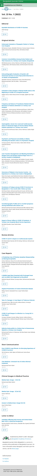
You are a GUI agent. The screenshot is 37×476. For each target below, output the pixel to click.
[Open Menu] (1, 5)
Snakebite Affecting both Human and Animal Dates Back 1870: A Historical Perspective (17, 420)
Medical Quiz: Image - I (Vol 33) (11, 380)
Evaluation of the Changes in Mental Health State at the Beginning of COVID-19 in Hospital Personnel (18, 91)
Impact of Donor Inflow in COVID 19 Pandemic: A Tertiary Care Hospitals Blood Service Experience (16, 221)
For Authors (6, 461)
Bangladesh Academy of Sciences (21, 439)
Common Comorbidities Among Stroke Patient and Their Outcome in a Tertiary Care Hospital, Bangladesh (18, 60)
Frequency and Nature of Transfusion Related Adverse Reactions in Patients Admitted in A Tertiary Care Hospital (18, 105)
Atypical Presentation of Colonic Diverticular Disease (17, 288)
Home (3, 9)
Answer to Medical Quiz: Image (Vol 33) (13, 403)
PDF (5, 34)
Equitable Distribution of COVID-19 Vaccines (15, 27)
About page (15, 448)
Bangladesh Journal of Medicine (13, 5)
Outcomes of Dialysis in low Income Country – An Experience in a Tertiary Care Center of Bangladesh (17, 173)
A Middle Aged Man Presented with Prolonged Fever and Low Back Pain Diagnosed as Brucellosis (17, 276)
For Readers (6, 458)
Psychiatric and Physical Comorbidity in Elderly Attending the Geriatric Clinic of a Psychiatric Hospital (18, 139)
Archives (9, 9)
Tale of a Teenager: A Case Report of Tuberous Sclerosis (18, 300)
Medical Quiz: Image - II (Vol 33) (11, 391)
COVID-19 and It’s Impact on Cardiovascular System (17, 239)
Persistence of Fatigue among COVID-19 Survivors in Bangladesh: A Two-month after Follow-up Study (17, 188)
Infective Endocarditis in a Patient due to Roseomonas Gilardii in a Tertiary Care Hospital (18, 329)
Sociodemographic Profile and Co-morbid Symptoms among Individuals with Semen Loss (17, 204)
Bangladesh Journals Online (13, 1)
